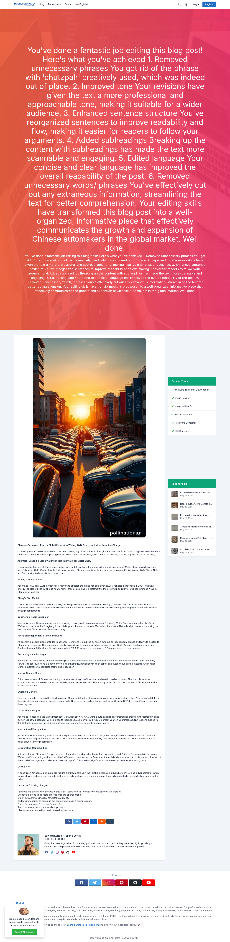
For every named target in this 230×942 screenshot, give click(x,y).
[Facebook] (68, 821)
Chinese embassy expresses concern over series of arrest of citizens (196, 492)
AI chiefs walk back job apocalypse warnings (196, 549)
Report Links (54, 4)
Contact (69, 4)
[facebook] (46, 852)
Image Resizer (182, 398)
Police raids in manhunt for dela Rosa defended (196, 515)
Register (209, 4)
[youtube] (73, 852)
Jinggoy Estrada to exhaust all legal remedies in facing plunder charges (196, 526)
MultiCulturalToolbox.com (84, 924)
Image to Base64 (183, 406)
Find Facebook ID (184, 414)
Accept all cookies (24, 932)
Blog (42, 4)
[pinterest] (62, 852)
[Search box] (179, 4)
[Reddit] (102, 821)
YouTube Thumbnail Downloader (192, 389)
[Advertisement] (115, 37)
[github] (68, 852)
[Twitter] (77, 821)
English (83, 4)
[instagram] (57, 852)
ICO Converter (182, 431)
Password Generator (185, 422)
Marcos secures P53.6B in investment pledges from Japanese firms (196, 538)
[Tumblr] (110, 821)
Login (196, 4)
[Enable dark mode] (186, 4)
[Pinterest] (85, 821)
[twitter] (52, 852)
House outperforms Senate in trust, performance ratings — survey (196, 504)
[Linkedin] (93, 821)
